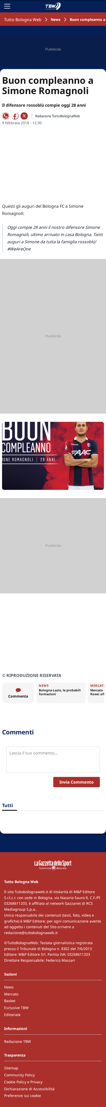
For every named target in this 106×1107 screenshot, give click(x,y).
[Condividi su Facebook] (15, 116)
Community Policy (19, 1074)
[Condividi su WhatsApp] (5, 116)
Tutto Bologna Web (22, 19)
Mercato (11, 994)
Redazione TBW (17, 1041)
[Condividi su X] (24, 116)
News (55, 19)
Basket (9, 1000)
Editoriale (12, 1014)
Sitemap (11, 1068)
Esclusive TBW (16, 1007)
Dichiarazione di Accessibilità (29, 1088)
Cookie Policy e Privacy (23, 1081)
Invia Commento (76, 782)
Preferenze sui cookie (22, 1095)
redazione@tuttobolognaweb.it (31, 932)
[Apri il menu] (7, 6)
